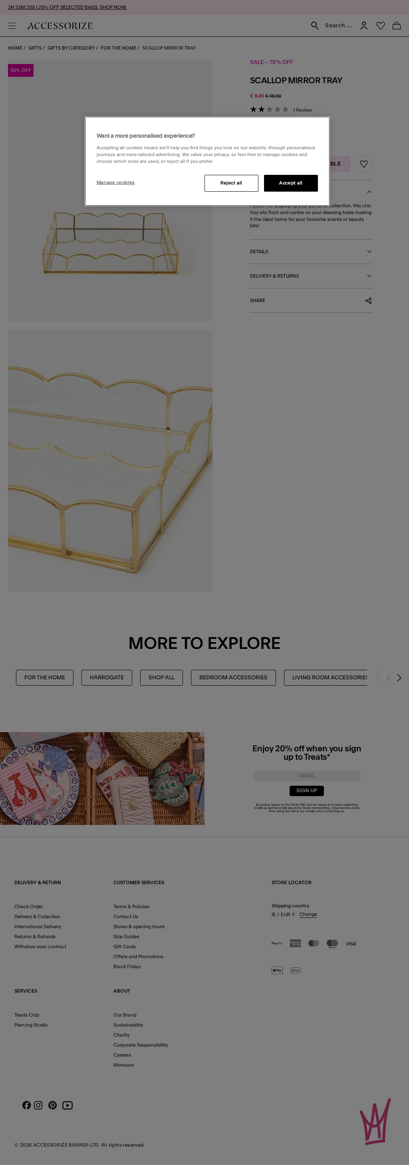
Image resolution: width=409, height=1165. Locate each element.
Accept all (291, 183)
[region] (207, 161)
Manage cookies (116, 182)
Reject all (231, 183)
